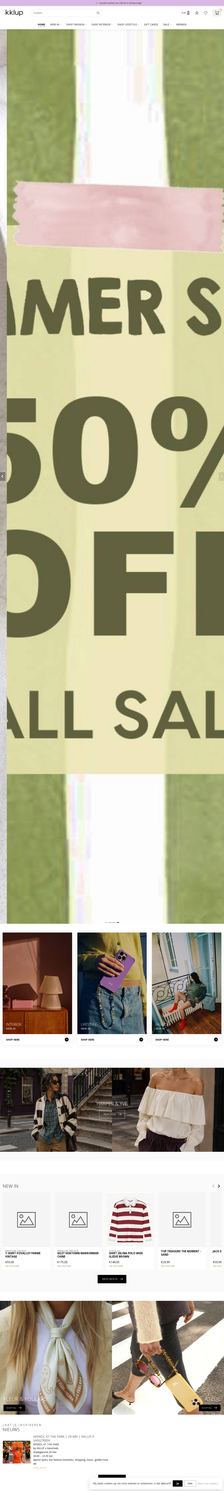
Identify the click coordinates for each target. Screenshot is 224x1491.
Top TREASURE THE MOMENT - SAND (181, 1253)
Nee (190, 1483)
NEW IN (54, 24)
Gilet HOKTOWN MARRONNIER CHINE (78, 1255)
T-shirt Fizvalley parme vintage (22, 1255)
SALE (166, 24)
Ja (177, 1483)
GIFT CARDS (151, 24)
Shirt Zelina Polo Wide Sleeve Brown (126, 1255)
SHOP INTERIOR (101, 24)
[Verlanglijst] (205, 12)
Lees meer (40, 1467)
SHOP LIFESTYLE (127, 24)
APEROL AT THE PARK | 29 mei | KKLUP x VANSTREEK (63, 1438)
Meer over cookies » (208, 1483)
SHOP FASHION (75, 24)
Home (41, 24)
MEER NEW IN (109, 1279)
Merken (181, 24)
